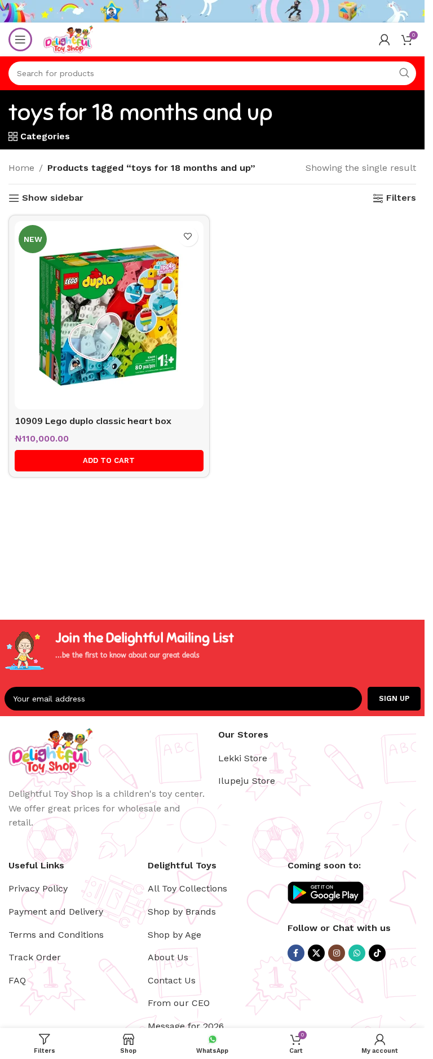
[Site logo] (68, 38)
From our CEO (179, 1003)
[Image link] (50, 750)
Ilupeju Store (246, 780)
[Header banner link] (212, 11)
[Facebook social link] (296, 953)
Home (21, 167)
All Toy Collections (187, 888)
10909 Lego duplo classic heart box (93, 420)
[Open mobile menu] (20, 39)
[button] (109, 460)
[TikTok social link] (377, 953)
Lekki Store (242, 758)
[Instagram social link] (336, 953)
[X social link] (316, 953)
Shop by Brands (182, 911)
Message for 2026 (186, 1026)
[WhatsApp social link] (356, 953)
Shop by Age (174, 934)
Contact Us (172, 980)
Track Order (34, 957)
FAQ (17, 980)
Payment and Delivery (55, 911)
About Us (168, 957)
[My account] (384, 39)
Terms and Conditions (56, 934)
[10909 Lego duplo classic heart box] (109, 315)
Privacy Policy (38, 888)
